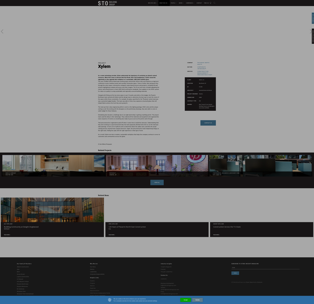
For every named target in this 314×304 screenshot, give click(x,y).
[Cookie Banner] (157, 300)
